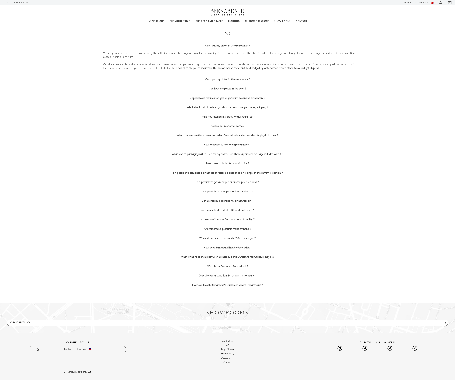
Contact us (227, 341)
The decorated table (209, 21)
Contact (301, 21)
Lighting (234, 21)
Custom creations (257, 21)
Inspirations (156, 21)
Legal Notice (227, 349)
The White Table (180, 21)
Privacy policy (227, 354)
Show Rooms (282, 21)
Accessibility (227, 358)
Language (417, 2)
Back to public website (15, 2)
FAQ (227, 345)
